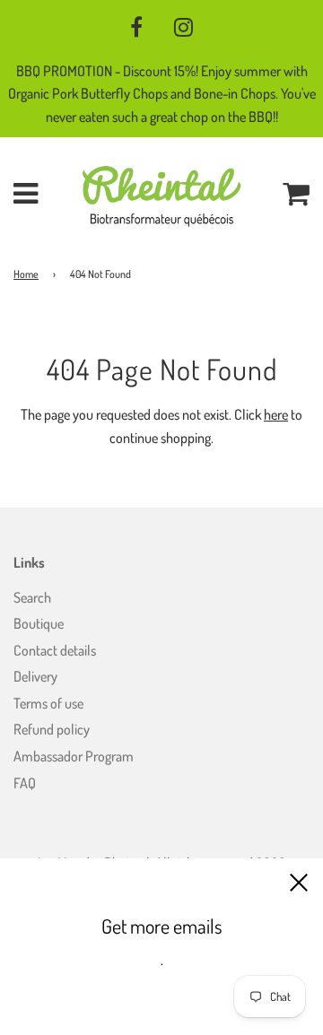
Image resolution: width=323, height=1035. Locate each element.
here (276, 414)
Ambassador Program (73, 756)
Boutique (38, 623)
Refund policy (51, 729)
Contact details (54, 650)
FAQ (24, 783)
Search (32, 597)
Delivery (35, 676)
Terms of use (48, 703)
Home (26, 274)
